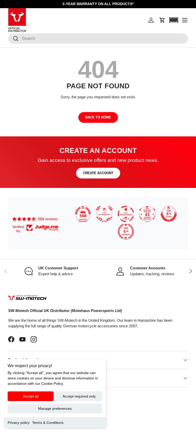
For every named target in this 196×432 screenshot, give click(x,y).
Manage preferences (55, 408)
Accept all (31, 396)
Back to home (98, 117)
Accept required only (79, 396)
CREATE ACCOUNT (98, 173)
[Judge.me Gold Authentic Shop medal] (104, 214)
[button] (162, 20)
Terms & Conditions (48, 423)
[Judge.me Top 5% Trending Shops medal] (126, 231)
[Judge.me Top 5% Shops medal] (169, 214)
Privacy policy (19, 423)
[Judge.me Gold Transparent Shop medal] (126, 214)
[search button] (13, 39)
